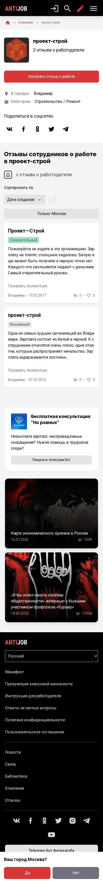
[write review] (80, 8)
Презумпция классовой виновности (38, 684)
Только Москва (51, 213)
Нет (75, 872)
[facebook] (23, 129)
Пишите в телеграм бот (51, 460)
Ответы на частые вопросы (30, 708)
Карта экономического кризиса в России (49, 533)
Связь (10, 764)
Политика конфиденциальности (35, 720)
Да (27, 872)
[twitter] (51, 129)
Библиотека (16, 776)
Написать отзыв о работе (51, 76)
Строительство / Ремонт (57, 101)
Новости (13, 752)
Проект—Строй (26, 231)
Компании (14, 788)
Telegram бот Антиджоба (51, 850)
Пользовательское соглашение (34, 732)
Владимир (43, 93)
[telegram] (65, 129)
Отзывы (12, 800)
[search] (67, 8)
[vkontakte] (9, 129)
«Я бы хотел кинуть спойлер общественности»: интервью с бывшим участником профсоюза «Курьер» (48, 601)
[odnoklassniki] (37, 129)
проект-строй (24, 315)
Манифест (14, 672)
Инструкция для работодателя (33, 696)
